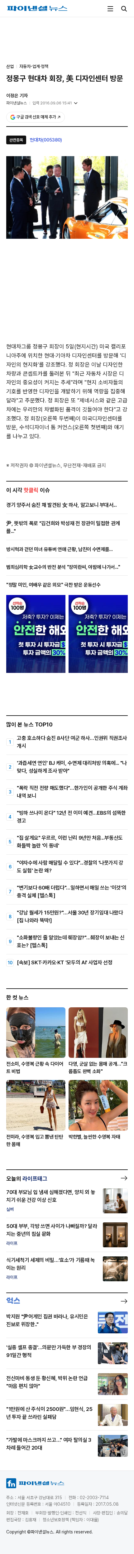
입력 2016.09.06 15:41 (52, 103)
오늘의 (26, 1178)
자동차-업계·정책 (33, 66)
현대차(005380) (46, 140)
